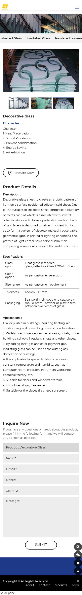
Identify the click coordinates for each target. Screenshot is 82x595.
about (30, 585)
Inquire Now (24, 173)
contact (45, 585)
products (61, 585)
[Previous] (6, 72)
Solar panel (8, 593)
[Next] (76, 72)
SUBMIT (41, 544)
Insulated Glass (38, 38)
